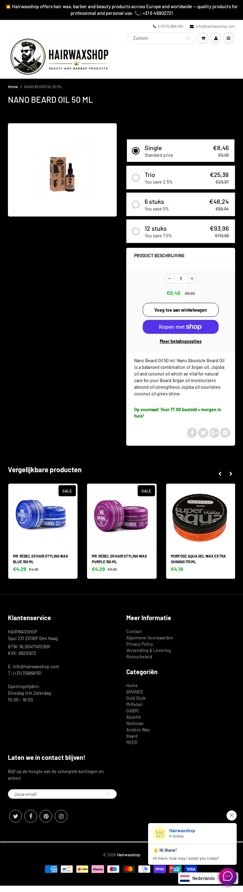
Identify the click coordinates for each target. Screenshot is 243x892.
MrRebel (134, 704)
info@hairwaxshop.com (215, 26)
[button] (181, 150)
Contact (134, 631)
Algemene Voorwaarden (149, 637)
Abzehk (133, 717)
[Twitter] (15, 816)
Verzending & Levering (148, 650)
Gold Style (136, 698)
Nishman (135, 723)
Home (13, 86)
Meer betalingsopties (181, 341)
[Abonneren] (109, 794)
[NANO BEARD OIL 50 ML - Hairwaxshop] (62, 169)
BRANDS (134, 691)
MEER (131, 742)
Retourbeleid (139, 656)
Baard (132, 736)
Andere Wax (138, 729)
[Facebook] (30, 816)
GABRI (132, 710)
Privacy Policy (139, 644)
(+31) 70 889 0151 (170, 26)
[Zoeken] (188, 39)
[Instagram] (61, 816)
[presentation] (220, 473)
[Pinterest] (46, 816)
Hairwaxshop (128, 854)
